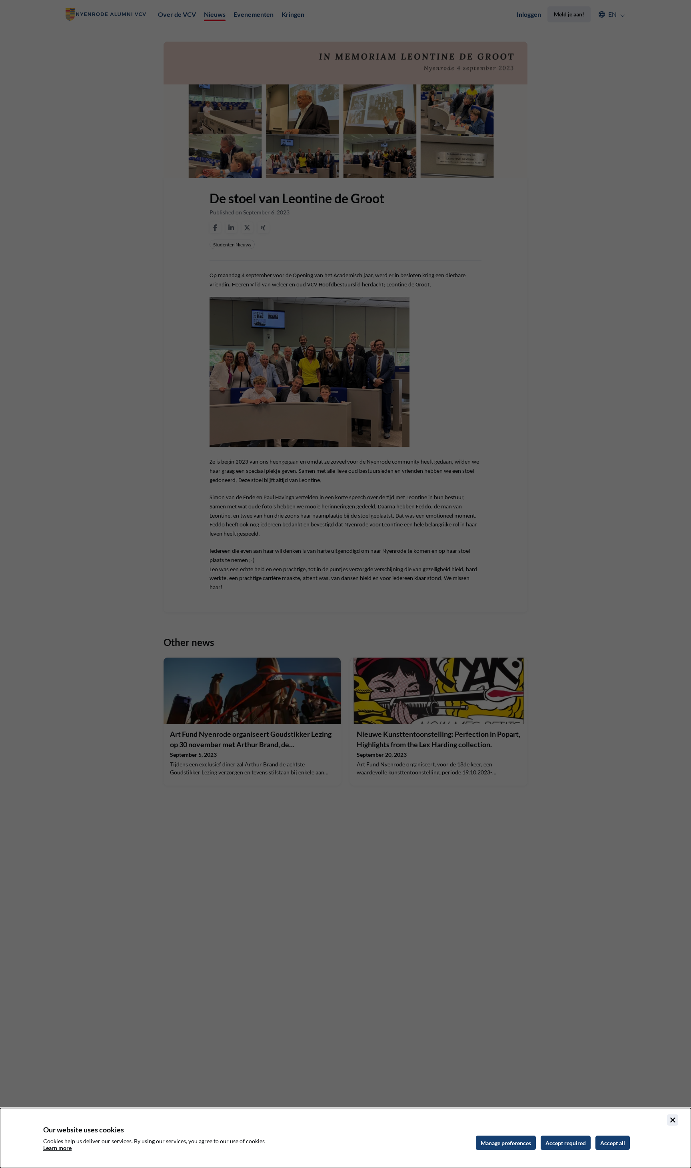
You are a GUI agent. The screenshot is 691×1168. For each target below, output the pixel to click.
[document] (345, 1138)
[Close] (672, 1120)
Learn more (57, 1147)
